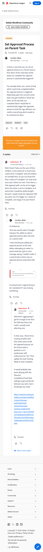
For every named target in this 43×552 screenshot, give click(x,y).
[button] (12, 53)
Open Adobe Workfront (19, 27)
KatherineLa (14, 162)
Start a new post (24, 143)
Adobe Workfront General (11, 11)
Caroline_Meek (15, 58)
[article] (21, 189)
